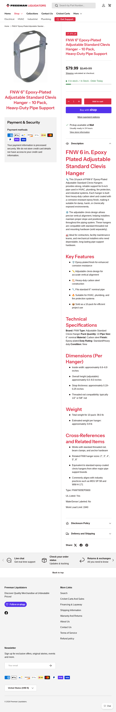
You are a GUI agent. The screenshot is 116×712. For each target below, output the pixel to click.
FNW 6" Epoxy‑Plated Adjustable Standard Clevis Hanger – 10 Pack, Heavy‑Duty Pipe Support (29, 26)
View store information (80, 132)
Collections (32, 13)
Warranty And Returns (71, 616)
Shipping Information (70, 610)
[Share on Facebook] (81, 545)
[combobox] (74, 5)
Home (8, 13)
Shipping (70, 73)
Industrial (33, 19)
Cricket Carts (63, 13)
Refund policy (67, 638)
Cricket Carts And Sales (72, 599)
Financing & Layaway (71, 604)
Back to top (58, 572)
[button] (110, 5)
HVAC (21, 19)
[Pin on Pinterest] (87, 545)
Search (63, 593)
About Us (65, 621)
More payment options (89, 117)
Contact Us (47, 13)
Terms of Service (68, 633)
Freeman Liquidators (19, 702)
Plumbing (46, 19)
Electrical (9, 19)
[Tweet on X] (75, 545)
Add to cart (97, 101)
